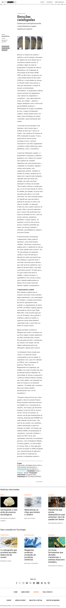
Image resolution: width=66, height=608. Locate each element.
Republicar (40, 481)
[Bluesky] (26, 583)
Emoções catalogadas (26, 19)
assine (42, 2)
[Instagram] (23, 583)
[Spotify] (41, 583)
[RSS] (44, 583)
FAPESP (9, 600)
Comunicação (5, 48)
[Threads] (30, 583)
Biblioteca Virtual (36, 600)
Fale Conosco (47, 592)
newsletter (50, 2)
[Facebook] (17, 583)
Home (16, 592)
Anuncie (36, 592)
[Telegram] (33, 583)
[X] (20, 583)
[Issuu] (48, 583)
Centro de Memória (52, 600)
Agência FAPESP (20, 600)
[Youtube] (38, 583)
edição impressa (59, 2)
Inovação (4, 50)
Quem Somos (25, 592)
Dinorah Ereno (5, 36)
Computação (5, 46)
